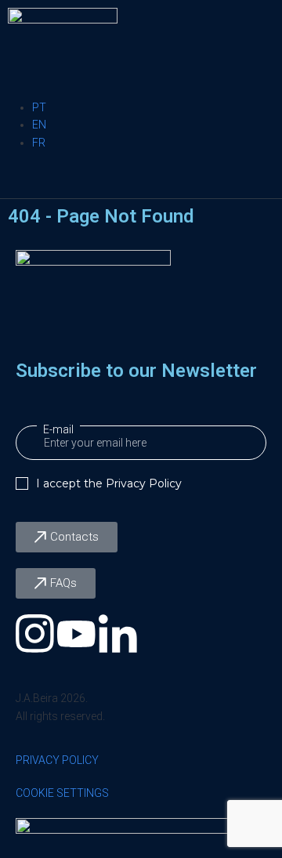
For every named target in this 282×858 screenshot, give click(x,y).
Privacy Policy (144, 483)
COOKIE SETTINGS (62, 793)
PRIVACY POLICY (57, 760)
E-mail (58, 429)
